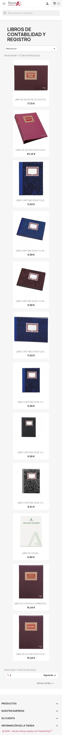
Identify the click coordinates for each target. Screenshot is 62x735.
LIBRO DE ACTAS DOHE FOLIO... (31, 654)
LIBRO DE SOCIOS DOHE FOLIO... (31, 150)
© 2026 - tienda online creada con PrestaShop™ (27, 731)
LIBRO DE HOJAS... (31, 553)
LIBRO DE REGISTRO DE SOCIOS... (31, 99)
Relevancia (31, 48)
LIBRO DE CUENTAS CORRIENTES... (31, 603)
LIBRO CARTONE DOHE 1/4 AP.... (31, 250)
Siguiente (50, 675)
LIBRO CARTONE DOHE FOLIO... (31, 200)
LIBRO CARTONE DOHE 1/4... (31, 402)
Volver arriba (46, 683)
